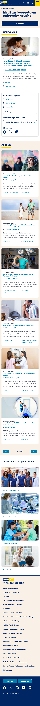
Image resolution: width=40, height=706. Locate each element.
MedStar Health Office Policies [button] (13, 629)
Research (8, 82)
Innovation (25, 291)
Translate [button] (9, 670)
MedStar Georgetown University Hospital (18, 122)
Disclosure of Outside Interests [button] (13, 600)
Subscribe (20, 23)
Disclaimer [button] (6, 596)
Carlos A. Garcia (10, 427)
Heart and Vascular (11, 192)
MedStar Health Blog (8, 8)
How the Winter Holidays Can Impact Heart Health (18, 177)
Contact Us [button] (25, 681)
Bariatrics (25, 192)
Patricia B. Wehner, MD (12, 229)
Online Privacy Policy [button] (10, 637)
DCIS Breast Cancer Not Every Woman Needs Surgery (19, 375)
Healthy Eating (10, 103)
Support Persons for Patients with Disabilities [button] (19, 666)
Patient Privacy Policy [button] (10, 646)
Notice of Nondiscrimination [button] (12, 633)
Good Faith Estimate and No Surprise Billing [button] (18, 617)
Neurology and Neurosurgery (10, 292)
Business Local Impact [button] (10, 588)
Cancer (7, 242)
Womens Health (10, 86)
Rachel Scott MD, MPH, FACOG (15, 70)
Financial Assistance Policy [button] (12, 613)
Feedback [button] (6, 609)
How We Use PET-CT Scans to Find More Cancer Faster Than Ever (20, 424)
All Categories (9, 112)
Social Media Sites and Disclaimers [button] (15, 662)
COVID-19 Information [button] (11, 592)
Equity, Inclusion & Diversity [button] (12, 605)
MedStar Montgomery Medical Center (29, 341)
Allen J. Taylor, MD (10, 180)
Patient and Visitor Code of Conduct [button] (15, 641)
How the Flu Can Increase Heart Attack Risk (18, 326)
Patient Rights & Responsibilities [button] (14, 650)
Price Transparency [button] (9, 654)
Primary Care (9, 107)
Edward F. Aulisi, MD (11, 278)
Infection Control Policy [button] (11, 621)
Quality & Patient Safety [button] (11, 658)
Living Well (9, 99)
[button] (19, 3)
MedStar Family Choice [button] (11, 625)
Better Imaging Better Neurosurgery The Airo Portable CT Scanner (18, 275)
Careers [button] (10, 681)
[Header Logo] (7, 2)
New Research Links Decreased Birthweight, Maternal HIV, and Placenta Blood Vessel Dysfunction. (18, 63)
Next (34, 452)
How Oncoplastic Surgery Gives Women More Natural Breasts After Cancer (19, 226)
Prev (5, 452)
